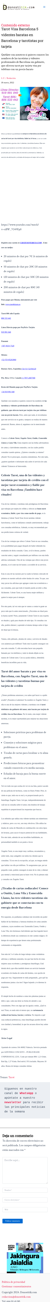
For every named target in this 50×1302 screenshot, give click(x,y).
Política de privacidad (13, 1282)
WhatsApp (26, 1093)
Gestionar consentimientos (16, 1286)
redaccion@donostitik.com (16, 1297)
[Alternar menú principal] (44, 7)
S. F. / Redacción (8, 78)
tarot (11, 1077)
